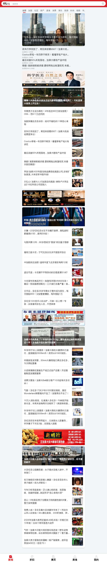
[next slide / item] (83, 29)
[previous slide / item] (24, 29)
